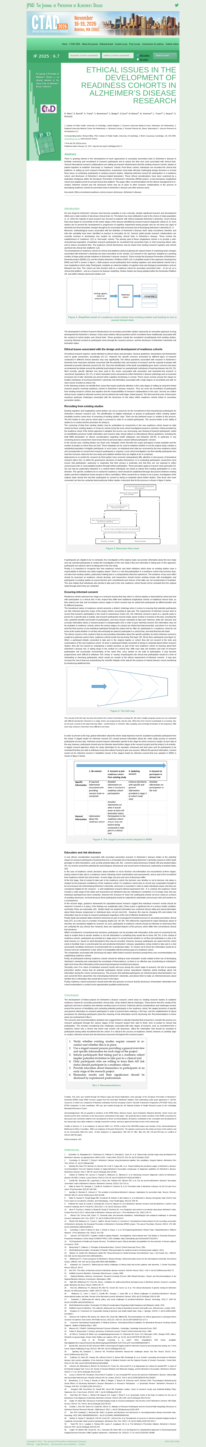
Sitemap (30, 1444)
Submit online (172, 44)
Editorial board (106, 44)
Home (64, 44)
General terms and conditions (64, 1444)
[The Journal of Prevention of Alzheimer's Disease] (66, 10)
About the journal (90, 44)
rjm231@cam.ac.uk (72, 139)
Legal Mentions (42, 1444)
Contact (81, 1444)
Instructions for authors (153, 44)
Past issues (134, 44)
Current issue (121, 44)
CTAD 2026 (74, 44)
